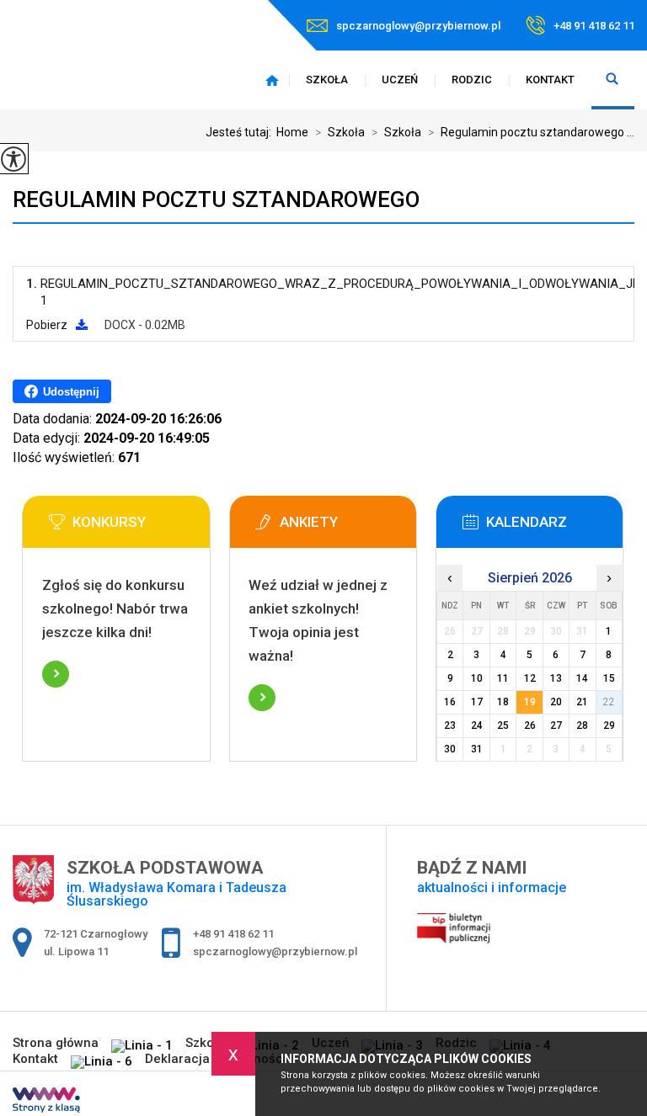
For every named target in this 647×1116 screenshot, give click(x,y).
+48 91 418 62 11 (593, 25)
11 (503, 678)
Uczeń (400, 79)
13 (556, 678)
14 (582, 678)
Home (292, 132)
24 (477, 725)
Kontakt (550, 79)
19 (530, 702)
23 (450, 725)
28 (582, 725)
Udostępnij (71, 391)
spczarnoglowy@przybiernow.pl (418, 25)
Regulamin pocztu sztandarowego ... (531, 132)
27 (556, 725)
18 (503, 702)
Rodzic (472, 79)
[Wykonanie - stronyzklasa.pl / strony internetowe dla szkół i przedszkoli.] (46, 1101)
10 (477, 678)
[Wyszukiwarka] (612, 79)
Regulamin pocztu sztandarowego (216, 199)
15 (609, 678)
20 (556, 702)
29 (609, 725)
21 (582, 702)
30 (450, 749)
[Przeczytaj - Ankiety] (348, 526)
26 (530, 725)
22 (609, 702)
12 (530, 678)
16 (450, 702)
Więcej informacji (55, 674)
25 (503, 725)
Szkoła (327, 79)
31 (477, 749)
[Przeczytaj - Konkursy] (141, 526)
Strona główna (272, 79)
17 (477, 702)
